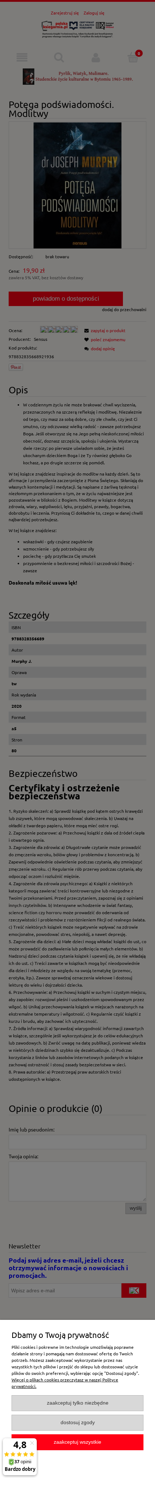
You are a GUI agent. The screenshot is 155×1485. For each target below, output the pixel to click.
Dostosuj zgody (78, 1422)
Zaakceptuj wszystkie (77, 1442)
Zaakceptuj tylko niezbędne (77, 1403)
